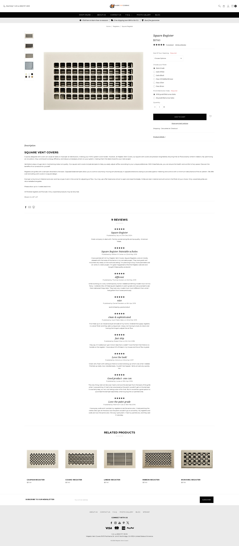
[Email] (29, 207)
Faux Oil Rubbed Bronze (164, 79)
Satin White (160, 72)
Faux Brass (160, 86)
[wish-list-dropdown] (211, 116)
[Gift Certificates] (224, 6)
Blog (157, 15)
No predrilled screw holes (165, 98)
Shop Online (85, 15)
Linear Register (112, 480)
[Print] (33, 207)
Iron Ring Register (191, 480)
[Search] (219, 6)
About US (101, 15)
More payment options (180, 123)
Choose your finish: (160, 65)
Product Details (159, 137)
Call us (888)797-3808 (119, 534)
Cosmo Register (73, 480)
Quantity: (156, 102)
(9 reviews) (170, 45)
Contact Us (115, 15)
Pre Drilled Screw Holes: (165, 91)
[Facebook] (25, 207)
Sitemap (146, 512)
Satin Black (160, 75)
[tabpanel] (42, 463)
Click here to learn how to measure (95, 20)
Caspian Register (36, 480)
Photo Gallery (144, 15)
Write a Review (180, 45)
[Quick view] (56, 445)
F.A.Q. (128, 15)
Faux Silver (160, 83)
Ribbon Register (151, 480)
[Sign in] (228, 6)
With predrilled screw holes (166, 94)
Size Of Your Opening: (165, 53)
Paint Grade (160, 68)
